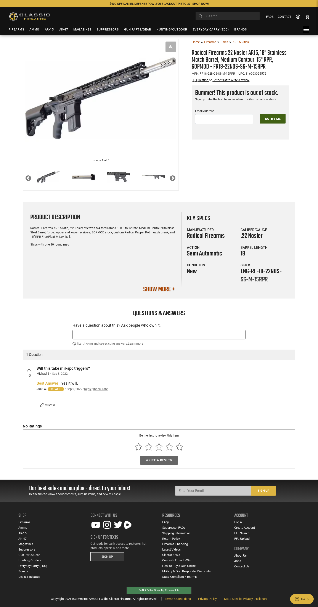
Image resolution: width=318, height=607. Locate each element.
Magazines (25, 544)
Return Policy (171, 538)
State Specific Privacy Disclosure (245, 599)
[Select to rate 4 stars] (169, 447)
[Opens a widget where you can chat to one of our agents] (302, 599)
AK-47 (22, 538)
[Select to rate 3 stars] (159, 447)
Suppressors (26, 549)
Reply (88, 389)
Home (196, 42)
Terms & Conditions (178, 599)
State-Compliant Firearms (179, 576)
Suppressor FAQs (173, 527)
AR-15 (22, 533)
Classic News (171, 555)
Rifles (224, 42)
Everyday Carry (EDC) (32, 566)
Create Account (244, 527)
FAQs (269, 16)
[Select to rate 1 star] (139, 447)
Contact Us (241, 566)
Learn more (135, 343)
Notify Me (273, 118)
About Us (240, 555)
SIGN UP (107, 556)
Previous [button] (31, 179)
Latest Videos (171, 549)
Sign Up (263, 490)
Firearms (210, 42)
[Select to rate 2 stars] (149, 447)
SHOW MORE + (159, 289)
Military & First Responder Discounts (186, 571)
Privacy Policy (207, 599)
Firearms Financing (175, 544)
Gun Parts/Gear (29, 555)
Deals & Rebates (29, 576)
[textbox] (159, 334)
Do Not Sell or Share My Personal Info (159, 590)
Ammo (22, 527)
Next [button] (175, 179)
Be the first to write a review (230, 80)
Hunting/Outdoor (30, 560)
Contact (284, 16)
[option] (100, 97)
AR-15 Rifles (241, 42)
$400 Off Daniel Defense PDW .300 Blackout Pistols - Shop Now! (159, 3)
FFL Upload (242, 538)
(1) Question (200, 80)
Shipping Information (176, 533)
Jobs (237, 561)
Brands (23, 571)
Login (238, 522)
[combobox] (228, 16)
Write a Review (159, 460)
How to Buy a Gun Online (179, 566)
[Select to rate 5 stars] (179, 447)
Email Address (204, 111)
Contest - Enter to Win (176, 560)
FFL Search (241, 533)
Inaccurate (100, 389)
